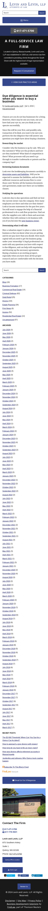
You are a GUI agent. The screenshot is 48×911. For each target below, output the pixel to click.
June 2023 (6, 461)
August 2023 (7, 453)
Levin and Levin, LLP (14, 106)
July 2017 (6, 712)
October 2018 (7, 656)
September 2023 (9, 450)
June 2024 (6, 416)
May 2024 (6, 420)
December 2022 (8, 480)
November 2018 (8, 652)
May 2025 (6, 375)
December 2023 (8, 439)
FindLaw (11, 907)
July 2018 (6, 667)
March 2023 (7, 472)
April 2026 (6, 341)
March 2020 (7, 596)
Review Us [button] (24, 886)
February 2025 (8, 386)
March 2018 (7, 682)
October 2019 (7, 611)
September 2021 (9, 536)
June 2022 (6, 502)
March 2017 (7, 727)
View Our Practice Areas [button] (25, 82)
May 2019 (6, 630)
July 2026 (6, 330)
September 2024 (9, 405)
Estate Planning (8, 305)
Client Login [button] (13, 870)
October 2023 (7, 446)
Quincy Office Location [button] (12, 860)
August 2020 (7, 577)
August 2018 (7, 664)
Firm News (6, 308)
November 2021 (8, 529)
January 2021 (7, 566)
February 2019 (8, 641)
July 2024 (6, 412)
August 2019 (7, 619)
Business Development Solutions (22, 904)
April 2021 (6, 555)
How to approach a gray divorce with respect (20, 744)
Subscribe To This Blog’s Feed (16, 767)
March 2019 (7, 637)
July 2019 (6, 622)
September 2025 (9, 363)
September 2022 (9, 491)
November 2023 (8, 442)
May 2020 (6, 589)
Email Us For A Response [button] (25, 780)
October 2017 (7, 701)
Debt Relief (6, 297)
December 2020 (8, 570)
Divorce (5, 301)
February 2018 (8, 686)
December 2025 (8, 352)
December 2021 (8, 525)
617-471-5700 (25, 31)
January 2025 (7, 390)
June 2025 (6, 371)
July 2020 (6, 581)
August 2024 (7, 408)
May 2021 (6, 551)
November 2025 (8, 356)
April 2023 (6, 469)
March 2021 (7, 559)
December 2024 (8, 394)
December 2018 (8, 649)
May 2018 (6, 675)
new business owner (30, 221)
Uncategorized (8, 109)
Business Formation (10, 286)
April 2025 (6, 378)
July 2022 (6, 499)
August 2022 (7, 495)
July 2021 (6, 544)
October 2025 (7, 360)
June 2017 (6, 716)
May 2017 (6, 720)
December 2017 (8, 694)
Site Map (22, 900)
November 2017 (8, 697)
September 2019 (9, 615)
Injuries (5, 312)
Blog (4, 282)
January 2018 (7, 690)
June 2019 (6, 626)
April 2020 (6, 592)
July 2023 (6, 457)
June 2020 (6, 585)
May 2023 (6, 465)
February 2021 (8, 562)
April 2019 (6, 634)
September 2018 (9, 660)
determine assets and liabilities (15, 174)
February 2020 (8, 600)
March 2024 (7, 427)
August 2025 (7, 367)
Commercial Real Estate (12, 290)
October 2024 (7, 401)
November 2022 (8, 484)
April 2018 (6, 679)
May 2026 (6, 337)
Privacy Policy (34, 900)
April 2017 (6, 724)
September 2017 (9, 705)
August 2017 (7, 709)
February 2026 (8, 345)
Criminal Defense (9, 293)
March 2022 (7, 514)
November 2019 (8, 607)
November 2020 (8, 574)
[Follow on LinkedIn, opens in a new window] (33, 875)
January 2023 (7, 476)
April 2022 (6, 510)
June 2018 (6, 671)
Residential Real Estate (11, 316)
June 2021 (6, 547)
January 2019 (7, 645)
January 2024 (7, 435)
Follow (10, 875)
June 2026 (6, 333)
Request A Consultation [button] (24, 71)
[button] (24, 20)
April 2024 (6, 424)
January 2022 (7, 521)
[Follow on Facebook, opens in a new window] (19, 875)
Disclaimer (10, 900)
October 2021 (7, 532)
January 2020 (7, 604)
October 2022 (7, 487)
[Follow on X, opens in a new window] (5, 875)
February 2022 (8, 517)
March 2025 (7, 382)
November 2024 (8, 397)
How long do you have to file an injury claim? (20, 748)
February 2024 (8, 431)
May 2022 (6, 506)
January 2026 (7, 348)
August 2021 (7, 540)
